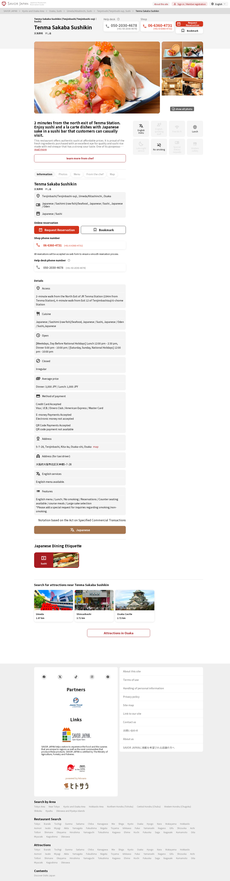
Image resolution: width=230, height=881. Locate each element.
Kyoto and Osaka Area (33, 11)
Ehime (127, 832)
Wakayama (170, 823)
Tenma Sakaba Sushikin (63, 27)
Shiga (121, 823)
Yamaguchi (88, 832)
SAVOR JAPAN (11, 11)
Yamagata (77, 828)
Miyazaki (38, 836)
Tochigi (57, 823)
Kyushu (49, 810)
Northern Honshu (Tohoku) (120, 806)
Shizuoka (182, 828)
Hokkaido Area (96, 806)
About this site (161, 4)
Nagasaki (168, 832)
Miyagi (57, 828)
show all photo (184, 108)
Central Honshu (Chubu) (149, 806)
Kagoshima (52, 836)
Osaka (107, 196)
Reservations (89, 499)
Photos (63, 174)
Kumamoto (181, 832)
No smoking (71, 499)
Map (112, 174)
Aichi (192, 828)
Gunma (68, 823)
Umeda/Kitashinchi (90, 196)
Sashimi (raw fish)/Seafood (72, 203)
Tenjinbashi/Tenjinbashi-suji (59, 196)
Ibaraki (47, 823)
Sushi (106, 203)
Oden (46, 206)
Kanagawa (102, 823)
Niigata (103, 828)
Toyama (115, 828)
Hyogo (150, 823)
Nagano (162, 828)
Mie (113, 823)
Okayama (61, 832)
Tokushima (103, 832)
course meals (57, 503)
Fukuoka (147, 832)
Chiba (91, 823)
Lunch (59, 499)
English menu (44, 499)
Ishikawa (127, 828)
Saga (157, 832)
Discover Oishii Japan (44, 875)
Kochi (136, 832)
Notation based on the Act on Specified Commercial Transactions (82, 520)
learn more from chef (80, 158)
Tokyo (37, 823)
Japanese (48, 203)
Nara (159, 823)
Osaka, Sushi (55, 11)
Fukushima (91, 828)
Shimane (48, 832)
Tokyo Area (39, 806)
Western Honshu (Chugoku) (177, 806)
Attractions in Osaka (119, 633)
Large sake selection (79, 503)
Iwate (47, 828)
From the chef (95, 174)
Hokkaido (185, 823)
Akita (66, 828)
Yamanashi (149, 828)
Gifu (171, 828)
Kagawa (116, 832)
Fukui (137, 828)
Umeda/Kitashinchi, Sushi (80, 11)
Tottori (37, 832)
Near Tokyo (54, 806)
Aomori (38, 828)
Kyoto (131, 823)
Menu (77, 174)
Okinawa (65, 836)
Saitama (80, 823)
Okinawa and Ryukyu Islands (70, 810)
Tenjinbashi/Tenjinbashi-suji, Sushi (114, 11)
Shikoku (38, 810)
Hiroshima (75, 832)
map (95, 446)
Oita (193, 832)
